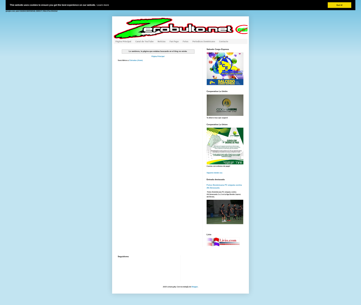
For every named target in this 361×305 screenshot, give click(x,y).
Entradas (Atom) (136, 60)
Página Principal (123, 41)
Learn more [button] (103, 5)
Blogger (194, 287)
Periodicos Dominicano (203, 41)
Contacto (223, 41)
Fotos (185, 41)
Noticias (162, 41)
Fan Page (174, 41)
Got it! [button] (339, 5)
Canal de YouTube (144, 41)
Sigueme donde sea (214, 173)
